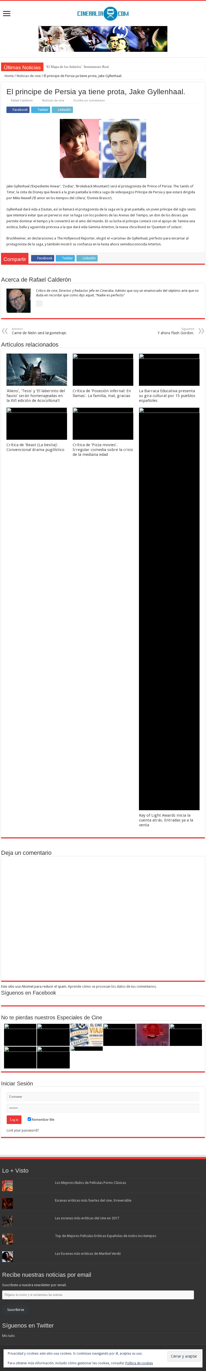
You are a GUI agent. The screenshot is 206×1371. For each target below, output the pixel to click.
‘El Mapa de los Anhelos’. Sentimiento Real (77, 67)
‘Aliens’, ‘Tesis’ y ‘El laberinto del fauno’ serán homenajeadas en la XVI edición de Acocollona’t (35, 395)
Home (9, 76)
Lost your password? (23, 1130)
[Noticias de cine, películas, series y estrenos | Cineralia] (103, 12)
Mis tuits (8, 1336)
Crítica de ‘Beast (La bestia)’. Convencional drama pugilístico (35, 447)
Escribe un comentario (89, 100)
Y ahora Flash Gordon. (176, 331)
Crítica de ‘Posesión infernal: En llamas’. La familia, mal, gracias (102, 393)
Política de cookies (139, 1363)
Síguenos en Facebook (28, 993)
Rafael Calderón (22, 100)
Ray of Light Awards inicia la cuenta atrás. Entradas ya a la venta (166, 820)
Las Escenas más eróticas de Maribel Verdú (88, 1254)
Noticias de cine (29, 76)
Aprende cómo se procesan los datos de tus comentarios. (112, 986)
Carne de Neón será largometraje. (39, 331)
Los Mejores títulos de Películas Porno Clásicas (90, 1183)
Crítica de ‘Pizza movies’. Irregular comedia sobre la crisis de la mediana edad (103, 449)
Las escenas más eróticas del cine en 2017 (87, 1218)
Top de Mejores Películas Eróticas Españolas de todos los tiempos (105, 1236)
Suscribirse (15, 1310)
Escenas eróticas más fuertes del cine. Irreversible (93, 1200)
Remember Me (42, 1120)
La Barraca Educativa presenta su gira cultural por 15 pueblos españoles (167, 395)
